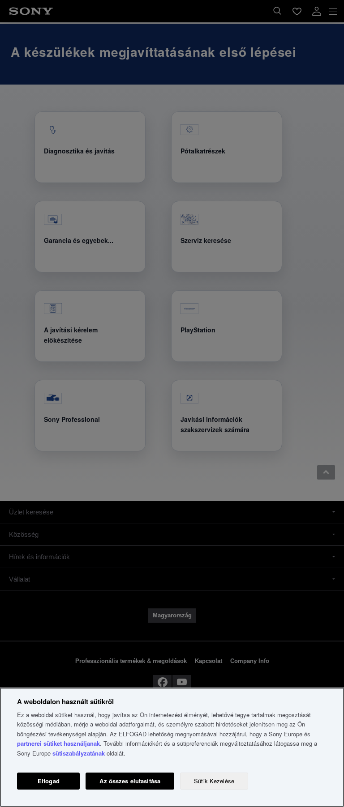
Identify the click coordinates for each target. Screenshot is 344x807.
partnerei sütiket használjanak (58, 743)
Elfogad (49, 781)
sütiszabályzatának (78, 753)
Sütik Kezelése (214, 781)
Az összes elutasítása (129, 781)
